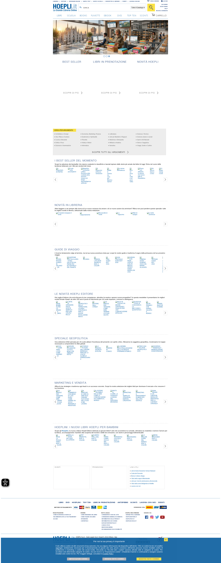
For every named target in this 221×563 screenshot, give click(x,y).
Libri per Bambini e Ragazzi (118, 137)
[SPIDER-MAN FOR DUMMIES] (160, 307)
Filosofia (84, 140)
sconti (144, 15)
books (83, 15)
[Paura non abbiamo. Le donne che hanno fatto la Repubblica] (141, 178)
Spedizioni (84, 518)
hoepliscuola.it (131, 521)
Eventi (124, 1)
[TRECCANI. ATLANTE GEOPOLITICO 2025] (142, 351)
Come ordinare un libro (89, 514)
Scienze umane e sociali (144, 137)
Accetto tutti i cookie (149, 559)
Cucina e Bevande (61, 140)
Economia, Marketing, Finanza (91, 134)
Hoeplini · (77, 502)
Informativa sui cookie (109, 521)
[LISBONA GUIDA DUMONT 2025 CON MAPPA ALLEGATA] (143, 267)
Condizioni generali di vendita (112, 516)
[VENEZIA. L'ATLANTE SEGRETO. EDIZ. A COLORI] (97, 265)
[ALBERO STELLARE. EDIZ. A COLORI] (95, 440)
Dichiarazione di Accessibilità (112, 529)
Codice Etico (106, 525)
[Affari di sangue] (136, 214)
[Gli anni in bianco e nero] (152, 173)
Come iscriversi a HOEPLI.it (62, 514)
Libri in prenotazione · (104, 502)
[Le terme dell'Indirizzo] (121, 170)
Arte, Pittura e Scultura (62, 137)
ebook (107, 15)
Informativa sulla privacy (111, 518)
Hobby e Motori (86, 142)
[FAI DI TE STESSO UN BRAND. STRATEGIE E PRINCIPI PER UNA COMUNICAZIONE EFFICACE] (121, 313)
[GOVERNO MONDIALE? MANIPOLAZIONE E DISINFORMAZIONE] (157, 351)
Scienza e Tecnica (142, 134)
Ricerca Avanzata (162, 10)
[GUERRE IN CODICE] (109, 351)
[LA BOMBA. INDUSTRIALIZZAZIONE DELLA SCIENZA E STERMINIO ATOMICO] (124, 351)
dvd (119, 15)
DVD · (68, 502)
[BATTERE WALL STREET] (95, 307)
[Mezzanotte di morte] (104, 214)
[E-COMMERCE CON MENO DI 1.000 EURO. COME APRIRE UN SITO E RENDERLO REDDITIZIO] (72, 405)
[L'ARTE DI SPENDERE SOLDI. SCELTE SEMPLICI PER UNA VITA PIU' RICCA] (69, 315)
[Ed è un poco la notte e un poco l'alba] (131, 181)
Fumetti (95, 15)
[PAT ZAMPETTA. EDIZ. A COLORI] (83, 440)
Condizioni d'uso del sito (110, 514)
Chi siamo (164, 4)
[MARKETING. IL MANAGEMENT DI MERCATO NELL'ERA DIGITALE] (141, 400)
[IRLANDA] (86, 259)
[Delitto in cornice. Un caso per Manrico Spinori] (109, 181)
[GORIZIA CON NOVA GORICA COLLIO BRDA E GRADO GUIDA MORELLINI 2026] (131, 272)
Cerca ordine (154, 1)
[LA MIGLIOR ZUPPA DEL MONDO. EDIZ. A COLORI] (144, 445)
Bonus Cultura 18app (138, 476)
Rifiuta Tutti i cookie (114, 559)
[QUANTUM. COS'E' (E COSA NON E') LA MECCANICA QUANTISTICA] (136, 310)
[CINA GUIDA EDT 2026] (108, 264)
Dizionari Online (74, 1)
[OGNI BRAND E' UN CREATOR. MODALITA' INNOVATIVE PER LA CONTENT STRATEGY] (155, 403)
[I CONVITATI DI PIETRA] (59, 172)
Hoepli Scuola (98, 1)
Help (166, 8)
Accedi (165, 1)
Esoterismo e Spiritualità (89, 137)
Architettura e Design (61, 134)
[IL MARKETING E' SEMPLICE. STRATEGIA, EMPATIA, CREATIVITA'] (127, 400)
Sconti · (134, 502)
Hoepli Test (86, 1)
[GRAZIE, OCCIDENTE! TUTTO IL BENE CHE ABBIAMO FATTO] (71, 354)
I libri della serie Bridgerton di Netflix (142, 483)
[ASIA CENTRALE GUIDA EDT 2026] (119, 262)
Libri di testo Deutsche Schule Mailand (143, 471)
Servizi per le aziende (112, 1)
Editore (63, 1)
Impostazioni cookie (78, 559)
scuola (71, 15)
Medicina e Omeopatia (116, 140)
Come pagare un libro (88, 516)
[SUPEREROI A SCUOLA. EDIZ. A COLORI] (118, 442)
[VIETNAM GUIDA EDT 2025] (154, 264)
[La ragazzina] (121, 214)
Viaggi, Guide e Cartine (144, 145)
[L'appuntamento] (86, 215)
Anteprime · (123, 502)
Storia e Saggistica (143, 142)
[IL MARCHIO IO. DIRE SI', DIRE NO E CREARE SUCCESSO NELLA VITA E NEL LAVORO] (85, 404)
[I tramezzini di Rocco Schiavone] (99, 173)
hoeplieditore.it (131, 516)
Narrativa (112, 145)
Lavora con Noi (134, 1)
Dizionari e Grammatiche (63, 145)
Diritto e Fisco (59, 142)
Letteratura (112, 134)
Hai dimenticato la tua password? (64, 516)
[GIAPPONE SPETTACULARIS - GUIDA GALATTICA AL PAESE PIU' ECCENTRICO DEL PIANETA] (72, 267)
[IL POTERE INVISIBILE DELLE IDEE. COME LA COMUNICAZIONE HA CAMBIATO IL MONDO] (100, 400)
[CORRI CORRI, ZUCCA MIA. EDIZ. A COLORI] (106, 445)
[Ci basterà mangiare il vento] (162, 173)
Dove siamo (164, 6)
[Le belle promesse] (153, 214)
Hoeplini (65, 431)
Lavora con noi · (148, 502)
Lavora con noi (136, 486)
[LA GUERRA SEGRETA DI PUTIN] (98, 351)
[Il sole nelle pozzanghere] (72, 172)
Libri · (62, 502)
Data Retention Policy (109, 523)
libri (59, 15)
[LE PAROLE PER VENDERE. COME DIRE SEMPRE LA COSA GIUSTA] (107, 315)
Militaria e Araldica (115, 142)
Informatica (85, 145)
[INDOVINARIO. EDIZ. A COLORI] (131, 440)
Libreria (55, 1)
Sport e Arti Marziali (143, 140)
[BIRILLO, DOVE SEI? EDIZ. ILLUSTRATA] (70, 440)
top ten (131, 15)
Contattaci (84, 521)
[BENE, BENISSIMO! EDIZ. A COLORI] (156, 440)
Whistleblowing (107, 527)
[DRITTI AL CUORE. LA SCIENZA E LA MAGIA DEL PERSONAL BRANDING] (114, 402)
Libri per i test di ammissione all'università (144, 481)
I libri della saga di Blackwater (140, 478)
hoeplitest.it (130, 518)
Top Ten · (87, 502)
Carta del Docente (137, 473)
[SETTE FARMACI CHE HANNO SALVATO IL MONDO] (149, 313)
